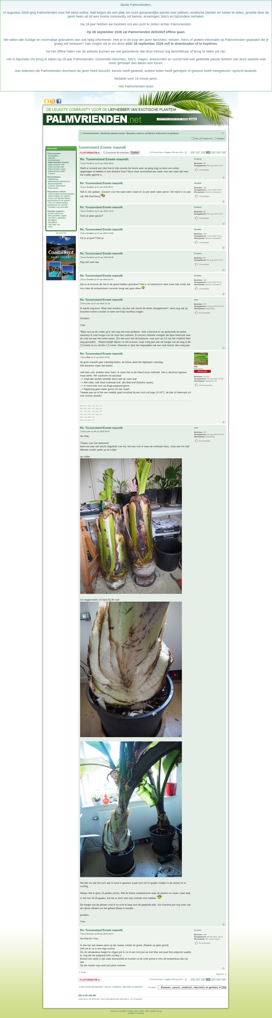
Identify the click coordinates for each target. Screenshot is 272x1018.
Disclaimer (52, 222)
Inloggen (220, 138)
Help (196, 138)
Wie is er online (87, 995)
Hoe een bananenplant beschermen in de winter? (58, 199)
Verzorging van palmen (60, 196)
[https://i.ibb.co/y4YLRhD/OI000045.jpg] (131, 593)
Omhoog (223, 178)
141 (218, 152)
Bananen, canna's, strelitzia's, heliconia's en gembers (153, 133)
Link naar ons (54, 224)
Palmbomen (53, 179)
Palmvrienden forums (58, 162)
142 (223, 152)
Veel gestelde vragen (57, 215)
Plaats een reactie (86, 151)
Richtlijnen (52, 220)
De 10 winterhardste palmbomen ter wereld (57, 204)
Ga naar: (152, 987)
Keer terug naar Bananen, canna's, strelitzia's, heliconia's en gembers (111, 987)
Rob (88, 357)
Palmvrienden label (56, 171)
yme (88, 303)
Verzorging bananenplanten (62, 194)
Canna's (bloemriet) (57, 186)
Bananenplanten (55, 183)
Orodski (90, 187)
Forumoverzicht (91, 133)
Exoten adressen (55, 213)
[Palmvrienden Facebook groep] (59, 103)
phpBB (123, 1011)
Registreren (207, 138)
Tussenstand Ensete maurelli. (102, 147)
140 (213, 152)
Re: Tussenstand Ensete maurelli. (104, 159)
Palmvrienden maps (57, 169)
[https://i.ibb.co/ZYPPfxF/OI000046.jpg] (131, 736)
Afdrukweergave (222, 132)
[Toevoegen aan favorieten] (46, 103)
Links (50, 227)
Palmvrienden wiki (56, 167)
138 (203, 152)
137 (197, 152)
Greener (90, 934)
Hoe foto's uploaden (57, 218)
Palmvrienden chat (56, 164)
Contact (51, 173)
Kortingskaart (54, 160)
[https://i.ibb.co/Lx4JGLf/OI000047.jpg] (131, 876)
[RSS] (53, 103)
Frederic (90, 163)
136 (192, 152)
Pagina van (173, 152)
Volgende (220, 974)
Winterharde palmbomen (59, 181)
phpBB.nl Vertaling (136, 1013)
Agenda (51, 158)
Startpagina (53, 156)
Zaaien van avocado (59, 207)
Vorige (83, 972)
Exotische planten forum (113, 133)
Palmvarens (53, 188)
